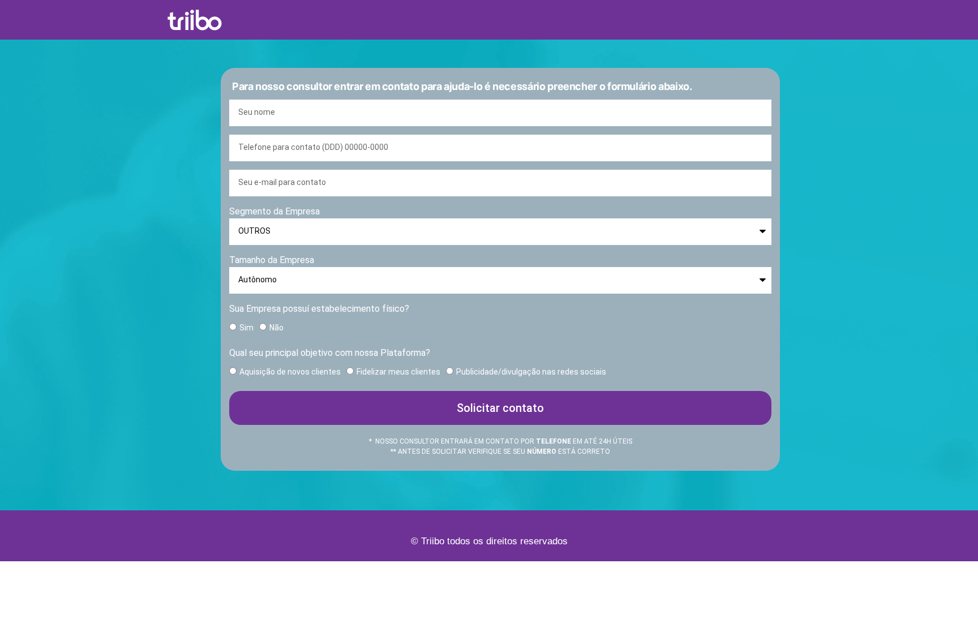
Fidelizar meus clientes (398, 371)
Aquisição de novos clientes (290, 371)
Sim (246, 327)
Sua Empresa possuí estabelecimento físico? (319, 308)
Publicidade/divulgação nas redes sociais (531, 371)
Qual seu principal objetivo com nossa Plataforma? (329, 352)
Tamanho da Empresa (271, 260)
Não (276, 327)
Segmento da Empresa (274, 211)
